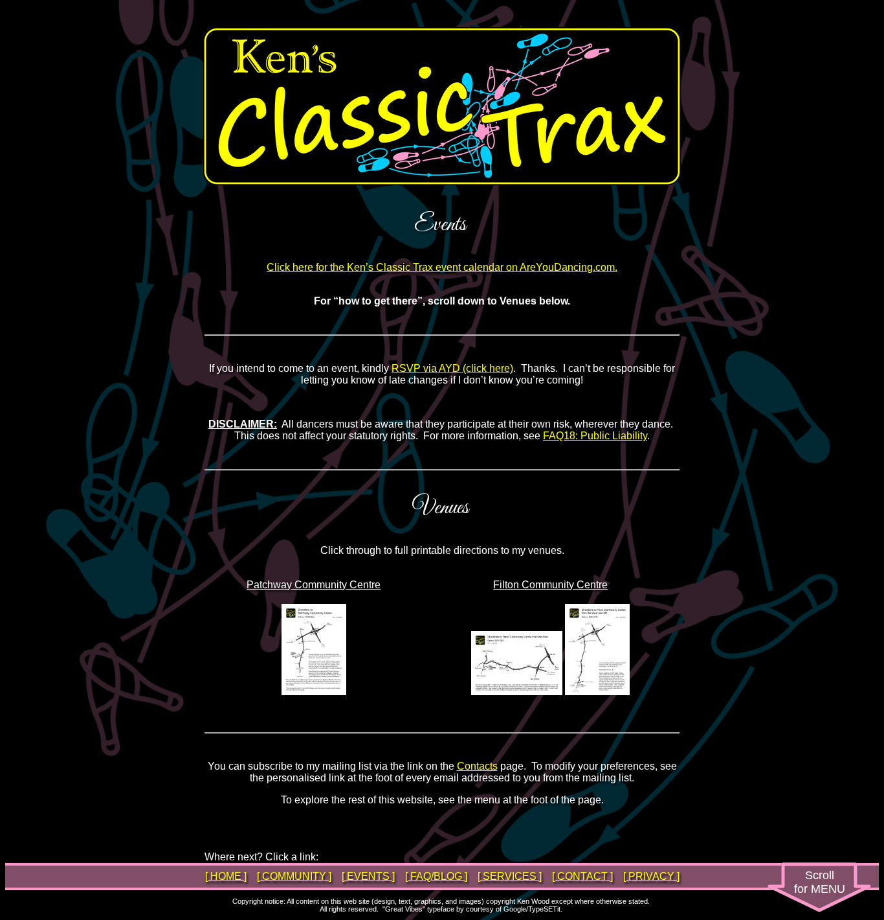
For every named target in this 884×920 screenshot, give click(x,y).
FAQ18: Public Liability (595, 435)
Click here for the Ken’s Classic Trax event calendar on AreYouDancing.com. (442, 267)
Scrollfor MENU (819, 882)
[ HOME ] (226, 876)
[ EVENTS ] (368, 876)
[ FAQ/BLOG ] (436, 876)
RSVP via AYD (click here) (452, 368)
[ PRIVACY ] (651, 876)
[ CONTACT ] (582, 876)
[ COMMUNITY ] (294, 876)
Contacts (477, 766)
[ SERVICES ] (510, 876)
